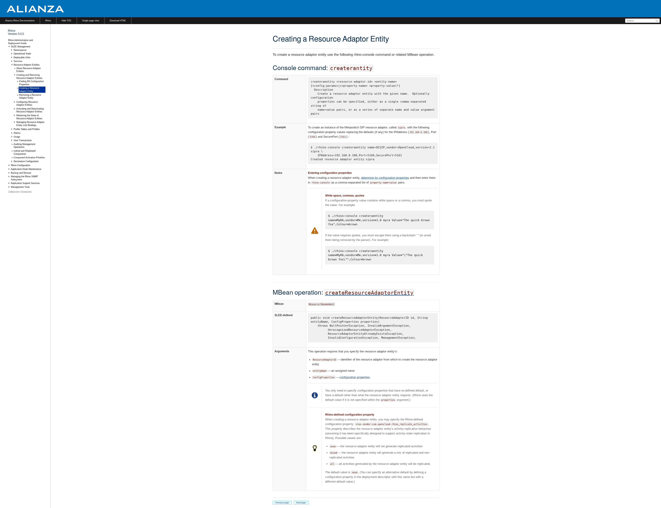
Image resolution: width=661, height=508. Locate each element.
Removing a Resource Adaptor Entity (30, 96)
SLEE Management (20, 46)
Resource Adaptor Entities (27, 65)
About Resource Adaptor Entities (28, 70)
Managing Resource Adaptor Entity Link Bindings (30, 123)
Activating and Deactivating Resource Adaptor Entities (30, 110)
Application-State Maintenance (26, 169)
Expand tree (26, 191)
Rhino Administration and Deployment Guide (20, 42)
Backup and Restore (21, 173)
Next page (301, 502)
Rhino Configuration (20, 165)
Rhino (48, 20)
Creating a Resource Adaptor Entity (29, 89)
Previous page (282, 502)
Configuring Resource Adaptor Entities (27, 103)
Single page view (90, 20)
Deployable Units (22, 57)
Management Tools (20, 187)
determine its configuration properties (385, 177)
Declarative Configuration (26, 161)
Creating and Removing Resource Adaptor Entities (29, 76)
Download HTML (118, 20)
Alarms (17, 133)
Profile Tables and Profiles (27, 129)
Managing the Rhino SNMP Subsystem (24, 178)
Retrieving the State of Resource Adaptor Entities (29, 117)
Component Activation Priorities (29, 157)
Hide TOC (66, 20)
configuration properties (354, 377)
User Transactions (23, 140)
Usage (17, 136)
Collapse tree (13, 191)
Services (18, 61)
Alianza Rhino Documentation (20, 20)
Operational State (22, 53)
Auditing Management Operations (24, 146)
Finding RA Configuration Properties (31, 83)
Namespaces (20, 50)
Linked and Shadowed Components (24, 152)
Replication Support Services (25, 183)
